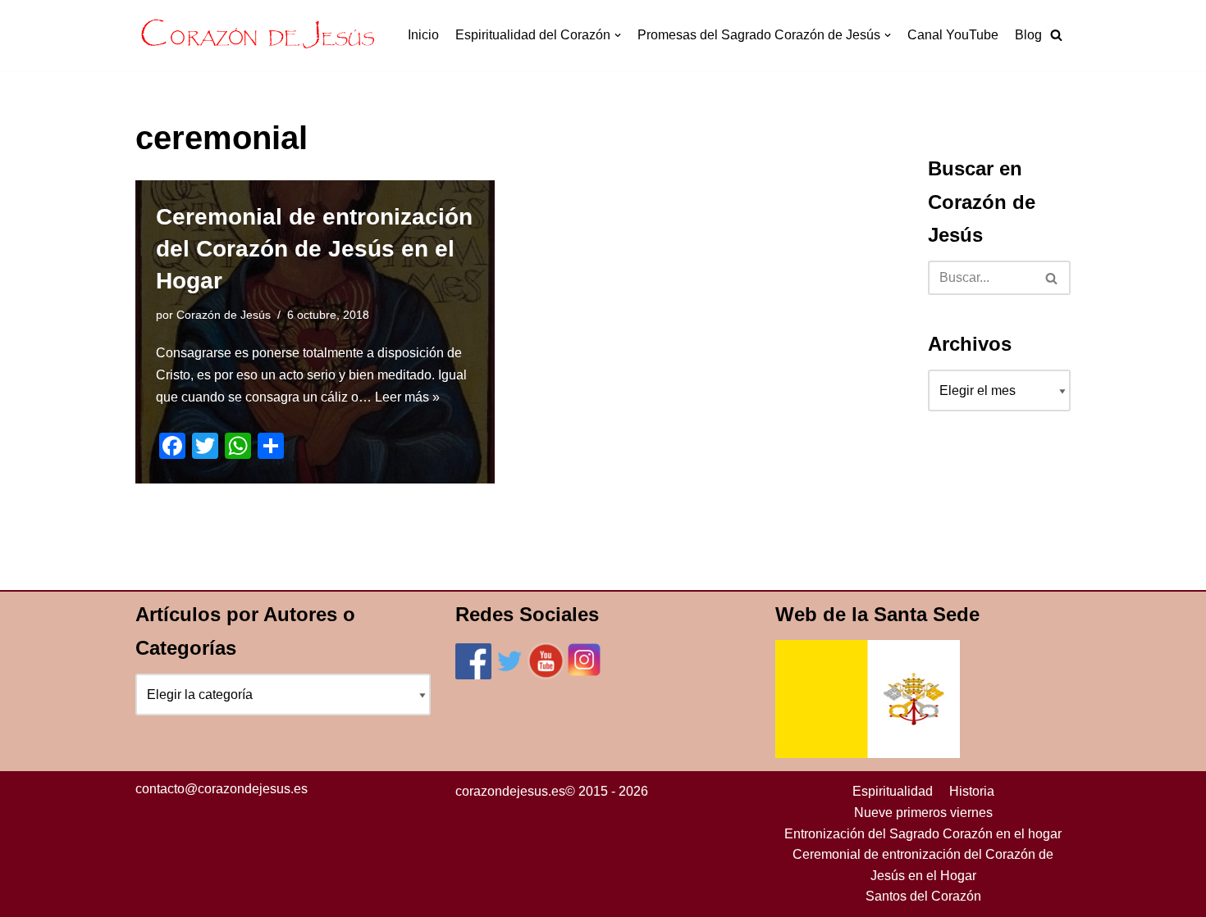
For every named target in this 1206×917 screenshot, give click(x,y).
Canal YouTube (952, 35)
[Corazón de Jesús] (258, 35)
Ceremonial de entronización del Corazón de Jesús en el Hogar (314, 248)
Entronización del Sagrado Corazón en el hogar (923, 834)
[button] (1056, 35)
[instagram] (584, 675)
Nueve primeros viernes (923, 812)
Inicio (423, 35)
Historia (971, 791)
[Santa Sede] (867, 753)
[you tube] (546, 675)
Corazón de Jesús (223, 314)
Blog (1028, 35)
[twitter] (509, 675)
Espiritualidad (892, 791)
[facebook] (473, 675)
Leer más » (407, 397)
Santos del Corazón (923, 896)
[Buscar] (1052, 278)
